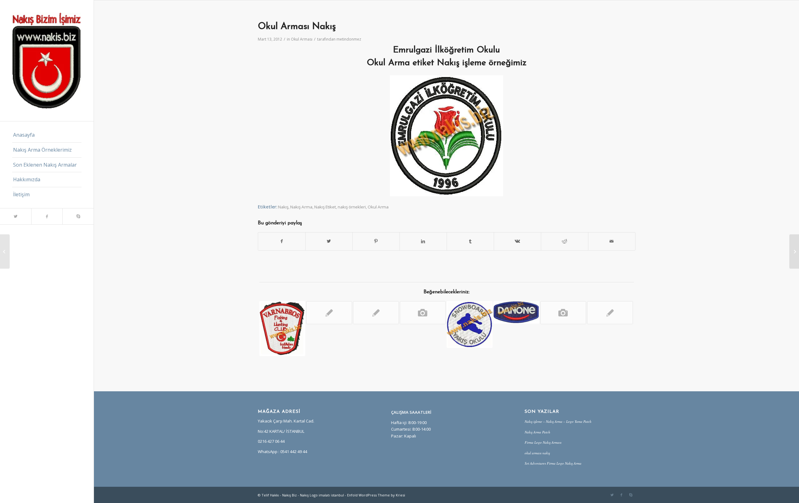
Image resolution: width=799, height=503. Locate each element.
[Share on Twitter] (329, 241)
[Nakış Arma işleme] (563, 312)
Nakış (283, 207)
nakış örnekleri (352, 207)
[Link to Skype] (78, 216)
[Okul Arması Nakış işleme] (5, 251)
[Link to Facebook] (46, 216)
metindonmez (348, 39)
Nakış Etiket (325, 207)
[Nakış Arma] (470, 324)
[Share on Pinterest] (376, 241)
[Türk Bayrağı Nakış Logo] (610, 312)
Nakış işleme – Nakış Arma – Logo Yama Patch (558, 421)
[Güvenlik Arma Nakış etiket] (423, 312)
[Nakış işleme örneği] (376, 312)
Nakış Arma (301, 207)
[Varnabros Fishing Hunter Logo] (282, 328)
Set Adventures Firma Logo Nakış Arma (553, 463)
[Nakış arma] (329, 312)
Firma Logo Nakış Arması (543, 442)
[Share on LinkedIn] (423, 241)
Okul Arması (301, 39)
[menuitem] (46, 135)
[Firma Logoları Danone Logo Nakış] (516, 312)
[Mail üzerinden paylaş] (611, 241)
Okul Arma (378, 207)
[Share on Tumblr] (470, 241)
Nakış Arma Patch (537, 432)
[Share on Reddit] (564, 241)
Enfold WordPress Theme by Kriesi (376, 495)
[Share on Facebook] (281, 241)
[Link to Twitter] (15, 216)
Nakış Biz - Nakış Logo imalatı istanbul (313, 495)
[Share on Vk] (517, 241)
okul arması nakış (537, 453)
